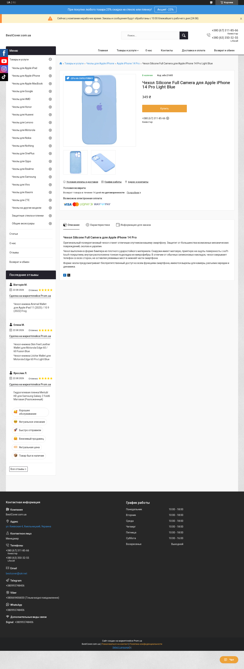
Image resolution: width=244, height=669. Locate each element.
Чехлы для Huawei (22, 114)
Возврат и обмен (224, 50)
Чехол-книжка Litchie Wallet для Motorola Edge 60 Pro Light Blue (32, 357)
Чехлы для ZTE (21, 200)
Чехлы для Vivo (21, 184)
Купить (164, 108)
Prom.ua (138, 641)
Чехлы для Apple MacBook (27, 83)
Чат (231, 659)
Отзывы (14, 252)
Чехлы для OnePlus (23, 153)
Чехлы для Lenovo (22, 122)
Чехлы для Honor (22, 107)
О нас (148, 50)
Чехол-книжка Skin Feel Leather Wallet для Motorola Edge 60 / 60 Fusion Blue (32, 348)
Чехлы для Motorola (23, 130)
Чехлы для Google (22, 91)
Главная (103, 50)
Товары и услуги (126, 50)
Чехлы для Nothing (23, 145)
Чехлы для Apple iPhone (100, 63)
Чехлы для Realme (23, 169)
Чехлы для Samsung (24, 176)
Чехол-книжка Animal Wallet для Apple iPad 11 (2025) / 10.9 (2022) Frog (31, 307)
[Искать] (184, 35)
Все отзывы (17, 469)
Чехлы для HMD (21, 99)
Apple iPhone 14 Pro (128, 63)
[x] (68, 275)
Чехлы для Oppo (21, 161)
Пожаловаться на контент (115, 644)
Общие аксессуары (23, 223)
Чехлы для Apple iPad (24, 68)
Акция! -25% (165, 9)
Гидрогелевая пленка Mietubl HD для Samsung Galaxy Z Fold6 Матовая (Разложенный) (32, 396)
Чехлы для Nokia (21, 138)
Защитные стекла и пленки (28, 215)
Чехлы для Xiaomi (22, 192)
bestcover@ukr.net (16, 573)
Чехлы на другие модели (26, 207)
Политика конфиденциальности (146, 644)
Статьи (13, 233)
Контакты (167, 50)
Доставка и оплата (193, 50)
